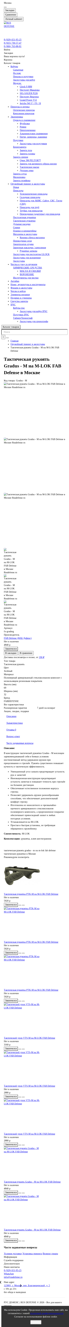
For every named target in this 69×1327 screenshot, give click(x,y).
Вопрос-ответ (13, 736)
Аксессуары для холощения (27, 257)
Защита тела (26, 150)
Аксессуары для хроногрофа (34, 321)
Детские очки (26, 170)
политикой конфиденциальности (46, 1313)
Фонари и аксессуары (21, 288)
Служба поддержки (13, 1260)
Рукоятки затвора (28, 251)
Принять (36, 1322)
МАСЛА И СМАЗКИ (30, 271)
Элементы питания (20, 294)
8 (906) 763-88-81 (12, 46)
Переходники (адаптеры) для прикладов (40, 214)
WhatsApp (9, 1273)
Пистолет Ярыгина (29, 96)
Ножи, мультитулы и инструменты (28, 284)
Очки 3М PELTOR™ (30, 160)
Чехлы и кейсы (18, 291)
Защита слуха (20, 174)
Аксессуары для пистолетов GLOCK (31, 254)
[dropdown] (5, 7)
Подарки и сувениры (21, 298)
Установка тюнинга (32, 1253)
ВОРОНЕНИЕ (27, 274)
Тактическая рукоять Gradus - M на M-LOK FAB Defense (32, 1182)
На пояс (17, 73)
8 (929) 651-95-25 (12, 39)
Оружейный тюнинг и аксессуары (28, 184)
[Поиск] (7, 337)
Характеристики (14, 723)
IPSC (13, 304)
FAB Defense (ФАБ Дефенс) (18, 638)
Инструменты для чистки (26, 278)
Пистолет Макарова (30, 90)
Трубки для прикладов (31, 210)
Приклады (18, 190)
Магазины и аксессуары (25, 234)
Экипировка (17, 117)
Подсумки (18, 140)
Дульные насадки (21, 224)
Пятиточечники (28, 130)
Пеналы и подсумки (23, 76)
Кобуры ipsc (19, 308)
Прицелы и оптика (20, 106)
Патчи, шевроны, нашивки (33, 137)
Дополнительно (12, 1263)
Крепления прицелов (23, 113)
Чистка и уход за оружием (24, 264)
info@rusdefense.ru (13, 1277)
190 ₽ (41, 657)
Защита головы (27, 153)
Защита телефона (21, 180)
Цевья (16, 187)
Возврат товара (50, 1253)
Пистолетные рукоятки (24, 217)
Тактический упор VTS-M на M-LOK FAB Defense (29, 1038)
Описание (11, 716)
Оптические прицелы (24, 110)
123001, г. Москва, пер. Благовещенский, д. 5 (27, 1285)
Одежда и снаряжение (24, 120)
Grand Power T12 (28, 100)
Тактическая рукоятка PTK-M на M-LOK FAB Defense (31, 894)
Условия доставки (13, 1253)
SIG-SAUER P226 (29, 93)
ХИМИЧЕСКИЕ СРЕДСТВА (27, 267)
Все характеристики (14, 704)
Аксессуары (19, 261)
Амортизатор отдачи (23, 244)
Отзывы (11, 729)
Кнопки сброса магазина (32, 237)
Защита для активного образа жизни (38, 164)
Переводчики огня (22, 241)
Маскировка (19, 177)
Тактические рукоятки (24, 221)
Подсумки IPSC (21, 314)
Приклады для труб (29, 207)
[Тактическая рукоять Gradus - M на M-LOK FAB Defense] (34, 1163)
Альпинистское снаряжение (34, 133)
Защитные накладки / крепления (29, 247)
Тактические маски (29, 167)
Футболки (25, 123)
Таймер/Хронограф (22, 318)
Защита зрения (20, 157)
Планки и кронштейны (24, 231)
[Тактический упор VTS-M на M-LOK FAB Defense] (34, 1019)
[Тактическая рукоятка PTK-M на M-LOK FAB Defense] (34, 875)
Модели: (17, 83)
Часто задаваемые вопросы (19, 743)
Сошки (16, 227)
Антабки (15, 281)
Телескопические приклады (33, 194)
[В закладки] (20, 905)
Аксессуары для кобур (24, 80)
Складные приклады (30, 197)
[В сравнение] (23, 905)
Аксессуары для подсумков (33, 143)
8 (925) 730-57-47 (12, 43)
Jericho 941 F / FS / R (30, 103)
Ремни (23, 127)
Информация (10, 1257)
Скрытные (18, 70)
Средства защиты (19, 301)
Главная (14, 341)
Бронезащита (19, 147)
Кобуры (14, 66)
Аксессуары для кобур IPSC (33, 311)
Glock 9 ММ (26, 86)
